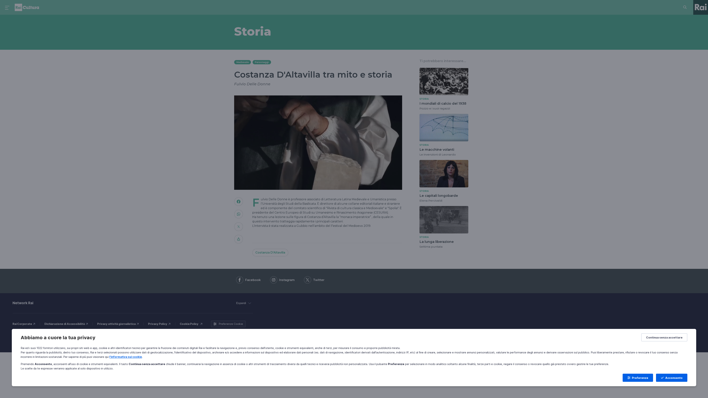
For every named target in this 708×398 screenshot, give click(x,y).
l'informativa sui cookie (125, 357)
